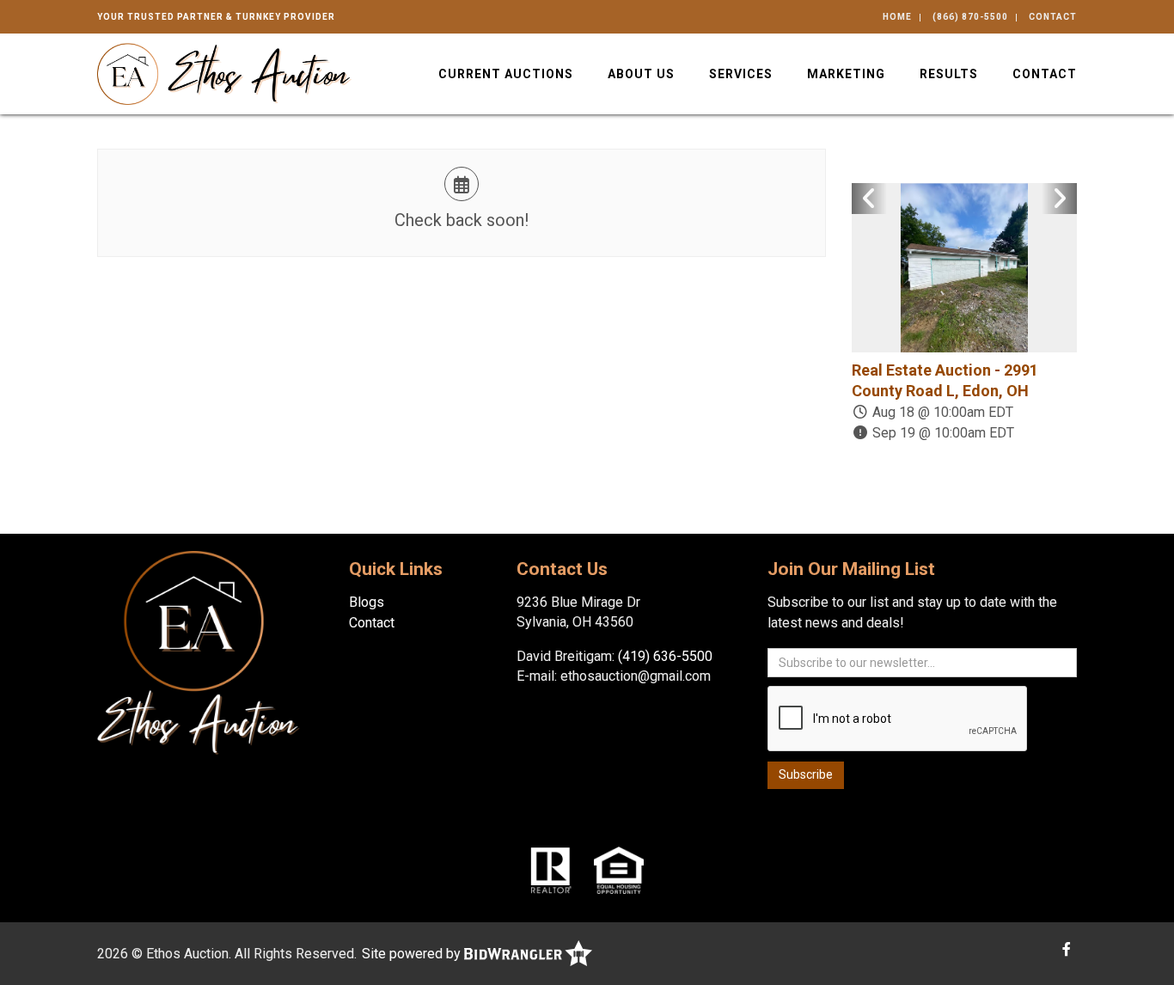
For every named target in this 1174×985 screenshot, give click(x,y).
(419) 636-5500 (665, 656)
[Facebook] (1066, 949)
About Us (641, 74)
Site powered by (413, 953)
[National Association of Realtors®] (551, 869)
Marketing (846, 74)
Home (897, 16)
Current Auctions (505, 74)
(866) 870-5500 (970, 16)
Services (741, 74)
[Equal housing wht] (618, 869)
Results (949, 74)
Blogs (366, 602)
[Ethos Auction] (224, 73)
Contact (1053, 16)
